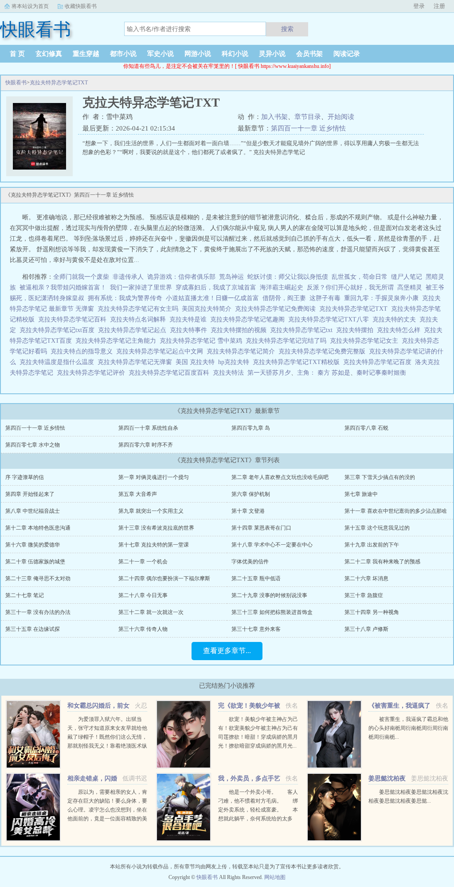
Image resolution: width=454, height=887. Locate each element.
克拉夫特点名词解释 (139, 319)
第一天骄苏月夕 (269, 372)
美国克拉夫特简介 (208, 308)
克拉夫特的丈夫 (395, 319)
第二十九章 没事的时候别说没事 (269, 595)
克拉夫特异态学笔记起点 (134, 330)
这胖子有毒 (324, 298)
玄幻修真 (48, 53)
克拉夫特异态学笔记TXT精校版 (298, 362)
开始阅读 (341, 116)
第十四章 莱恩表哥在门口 (261, 528)
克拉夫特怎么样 (400, 330)
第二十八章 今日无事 (143, 595)
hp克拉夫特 (235, 362)
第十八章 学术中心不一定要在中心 (272, 545)
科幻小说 (235, 53)
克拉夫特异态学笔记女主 (366, 340)
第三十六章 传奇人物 (143, 629)
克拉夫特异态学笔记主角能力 (117, 340)
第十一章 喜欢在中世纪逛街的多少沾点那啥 (395, 511)
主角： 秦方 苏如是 (323, 372)
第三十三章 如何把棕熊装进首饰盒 (272, 612)
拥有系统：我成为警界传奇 (125, 298)
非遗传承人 (128, 276)
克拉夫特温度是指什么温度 (59, 362)
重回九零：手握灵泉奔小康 (381, 298)
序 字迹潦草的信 (24, 477)
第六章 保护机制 (250, 494)
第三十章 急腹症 (363, 595)
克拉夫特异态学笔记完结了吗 (288, 340)
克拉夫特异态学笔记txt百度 (59, 330)
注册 (439, 6)
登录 (419, 6)
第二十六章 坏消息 (366, 578)
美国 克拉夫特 (197, 362)
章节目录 (307, 116)
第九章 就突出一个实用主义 (151, 511)
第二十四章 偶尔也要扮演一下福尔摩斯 (164, 578)
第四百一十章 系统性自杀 (148, 428)
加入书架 (274, 116)
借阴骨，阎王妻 (284, 298)
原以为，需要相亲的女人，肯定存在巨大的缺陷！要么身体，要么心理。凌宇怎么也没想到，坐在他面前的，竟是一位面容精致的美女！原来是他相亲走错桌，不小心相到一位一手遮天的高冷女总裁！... (107, 818)
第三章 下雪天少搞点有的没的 (379, 477)
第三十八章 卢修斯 (366, 629)
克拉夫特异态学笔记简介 (242, 351)
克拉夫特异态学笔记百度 (379, 362)
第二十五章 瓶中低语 (256, 578)
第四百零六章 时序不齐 (145, 445)
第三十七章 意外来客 (256, 629)
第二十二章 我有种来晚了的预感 (382, 561)
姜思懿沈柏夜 (387, 778)
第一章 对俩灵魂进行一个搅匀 (153, 477)
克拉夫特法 (230, 372)
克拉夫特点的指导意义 (83, 351)
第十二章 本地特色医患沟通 (37, 528)
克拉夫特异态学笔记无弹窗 (137, 362)
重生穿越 (86, 53)
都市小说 (123, 53)
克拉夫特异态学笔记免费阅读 (277, 308)
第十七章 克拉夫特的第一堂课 (153, 545)
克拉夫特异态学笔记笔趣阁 (249, 319)
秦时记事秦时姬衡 (381, 372)
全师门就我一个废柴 (81, 276)
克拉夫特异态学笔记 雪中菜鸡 (203, 340)
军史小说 (160, 53)
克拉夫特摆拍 (356, 330)
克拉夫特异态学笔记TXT (59, 82)
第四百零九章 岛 (250, 428)
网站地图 (275, 877)
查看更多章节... (227, 650)
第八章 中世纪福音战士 (32, 511)
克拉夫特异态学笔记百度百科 (171, 372)
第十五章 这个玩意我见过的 (377, 528)
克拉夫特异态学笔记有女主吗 (140, 308)
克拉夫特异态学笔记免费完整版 (323, 351)
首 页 (17, 53)
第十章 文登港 (248, 511)
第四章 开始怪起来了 (30, 494)
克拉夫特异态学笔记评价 (93, 372)
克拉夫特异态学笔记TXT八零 (330, 319)
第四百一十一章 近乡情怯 (308, 128)
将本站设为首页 (30, 6)
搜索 (287, 28)
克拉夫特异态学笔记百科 (74, 319)
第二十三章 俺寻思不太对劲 (37, 578)
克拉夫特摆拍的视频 (240, 330)
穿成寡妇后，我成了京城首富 (216, 287)
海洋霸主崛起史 (281, 287)
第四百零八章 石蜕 (366, 428)
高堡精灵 (409, 287)
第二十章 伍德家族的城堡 (35, 561)
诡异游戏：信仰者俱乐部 (181, 276)
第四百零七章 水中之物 (32, 445)
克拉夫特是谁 (189, 319)
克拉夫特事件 (190, 330)
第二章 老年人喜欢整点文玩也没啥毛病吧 (280, 477)
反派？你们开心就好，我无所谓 (350, 287)
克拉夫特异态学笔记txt (303, 330)
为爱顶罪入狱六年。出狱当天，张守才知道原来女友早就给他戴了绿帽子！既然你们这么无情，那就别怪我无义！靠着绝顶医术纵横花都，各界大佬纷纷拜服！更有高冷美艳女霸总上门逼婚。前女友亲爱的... (107, 746)
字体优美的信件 (250, 561)
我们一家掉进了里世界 (141, 287)
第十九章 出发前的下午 (371, 545)
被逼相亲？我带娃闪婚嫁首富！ (63, 287)
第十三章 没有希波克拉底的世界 (156, 528)
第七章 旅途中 (361, 494)
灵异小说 (272, 53)
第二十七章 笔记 (24, 595)
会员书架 (309, 53)
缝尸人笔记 (406, 276)
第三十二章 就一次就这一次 (151, 612)
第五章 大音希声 (137, 494)
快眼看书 (16, 82)
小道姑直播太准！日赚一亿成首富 (212, 298)
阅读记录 (346, 53)
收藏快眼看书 (81, 6)
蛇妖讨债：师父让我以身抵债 (287, 276)
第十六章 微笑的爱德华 (32, 545)
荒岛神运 (231, 276)
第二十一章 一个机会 (143, 561)
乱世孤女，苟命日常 (359, 276)
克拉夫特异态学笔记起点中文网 (161, 351)
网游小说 (197, 53)
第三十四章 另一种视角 (371, 612)
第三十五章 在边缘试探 (32, 629)
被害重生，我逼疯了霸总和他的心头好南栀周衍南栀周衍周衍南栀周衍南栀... (408, 728)
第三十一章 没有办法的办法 (37, 612)
